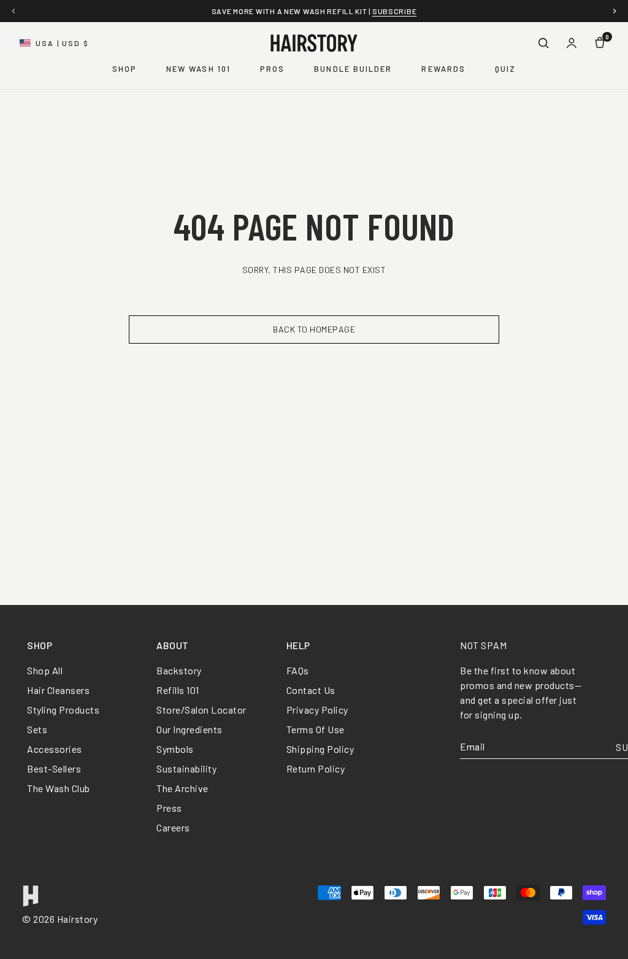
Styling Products (63, 709)
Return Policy (315, 768)
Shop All (45, 670)
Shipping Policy (320, 749)
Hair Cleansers (58, 690)
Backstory (179, 670)
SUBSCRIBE (394, 11)
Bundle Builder (353, 69)
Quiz (505, 69)
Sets (37, 729)
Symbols (175, 749)
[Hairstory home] (314, 43)
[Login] (571, 43)
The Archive (182, 788)
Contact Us (310, 690)
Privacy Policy (317, 709)
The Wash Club (58, 788)
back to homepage (314, 329)
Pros (272, 69)
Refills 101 (177, 690)
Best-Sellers (54, 768)
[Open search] (543, 43)
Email (472, 747)
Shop (124, 69)
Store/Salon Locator (201, 709)
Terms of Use (315, 729)
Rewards (443, 69)
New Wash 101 (198, 69)
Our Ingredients (189, 729)
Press (169, 808)
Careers (173, 827)
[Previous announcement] (13, 11)
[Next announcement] (614, 11)
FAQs (297, 670)
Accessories (54, 749)
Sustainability (186, 768)
